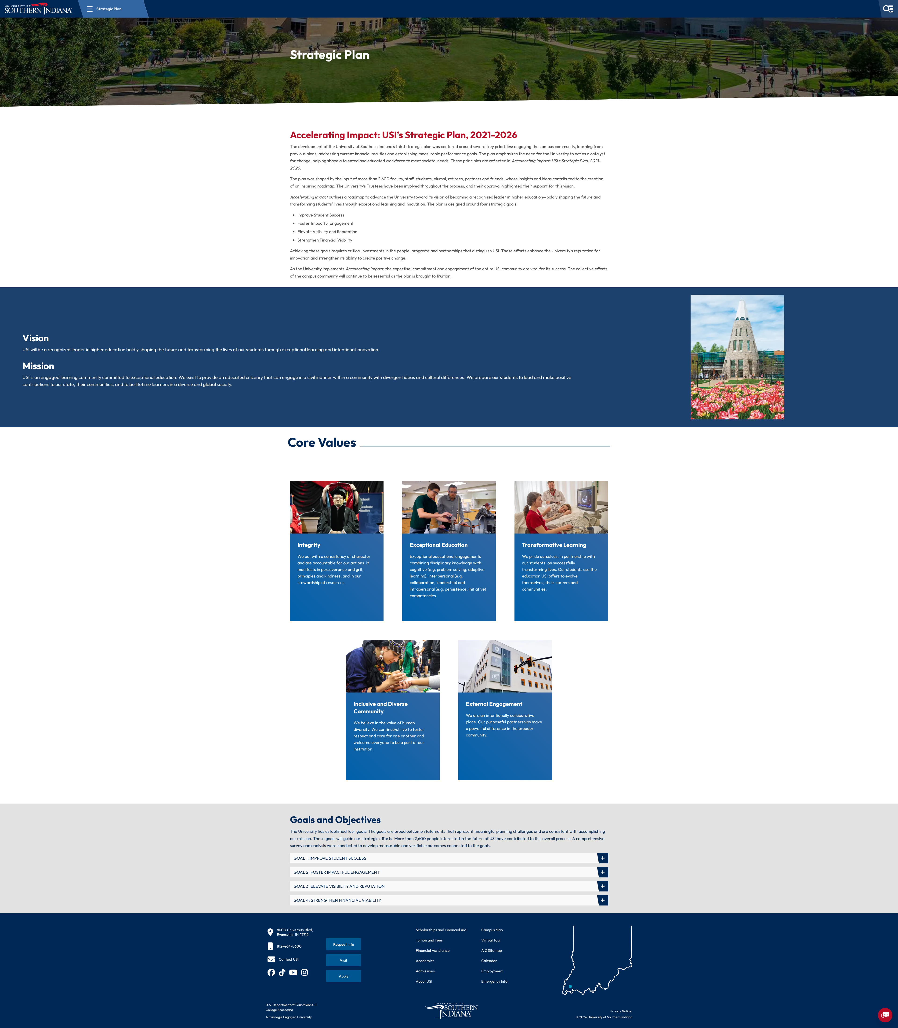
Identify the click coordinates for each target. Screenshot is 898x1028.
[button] (449, 858)
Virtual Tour (491, 940)
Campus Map (492, 929)
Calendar (489, 960)
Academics (425, 960)
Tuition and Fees (429, 940)
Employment (492, 971)
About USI (424, 981)
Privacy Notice (620, 1011)
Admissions (425, 971)
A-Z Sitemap (491, 950)
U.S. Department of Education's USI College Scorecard (291, 1007)
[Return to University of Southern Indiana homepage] (451, 1011)
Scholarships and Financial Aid (441, 929)
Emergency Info (494, 981)
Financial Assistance (433, 950)
